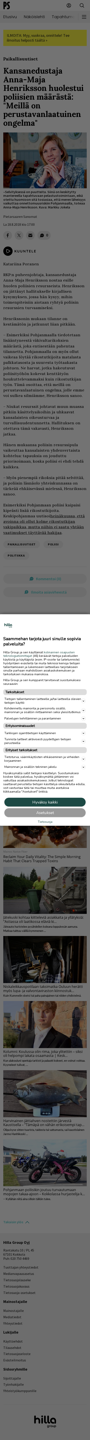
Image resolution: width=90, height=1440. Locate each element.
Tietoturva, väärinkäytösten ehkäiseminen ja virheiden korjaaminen (41, 759)
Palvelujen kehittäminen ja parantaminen (32, 718)
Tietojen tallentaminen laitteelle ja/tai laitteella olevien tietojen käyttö (42, 701)
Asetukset (45, 812)
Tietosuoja (45, 822)
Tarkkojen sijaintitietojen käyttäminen (30, 733)
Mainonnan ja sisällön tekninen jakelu (30, 767)
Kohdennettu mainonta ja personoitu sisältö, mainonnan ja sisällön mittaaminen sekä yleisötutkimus (42, 710)
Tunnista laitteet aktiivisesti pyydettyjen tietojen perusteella (37, 741)
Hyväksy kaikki (45, 802)
